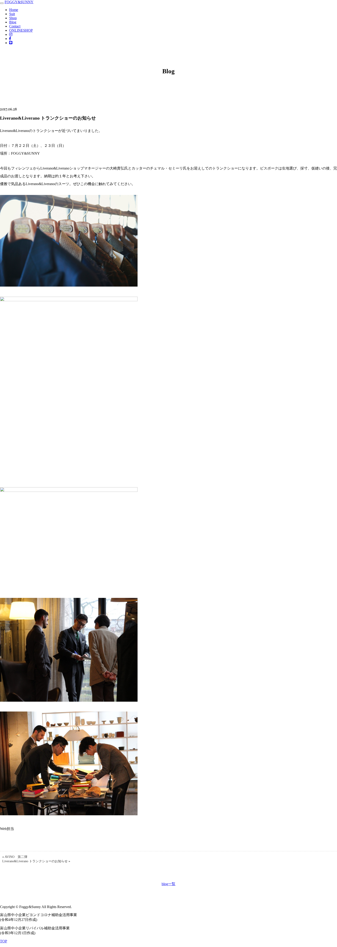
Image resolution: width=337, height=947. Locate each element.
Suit (12, 14)
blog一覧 (168, 884)
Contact (14, 26)
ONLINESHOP (21, 30)
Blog (12, 22)
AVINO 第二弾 (16, 857)
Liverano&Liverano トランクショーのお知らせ (35, 861)
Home (13, 10)
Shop (13, 18)
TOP (3, 941)
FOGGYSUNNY (19, 2)
